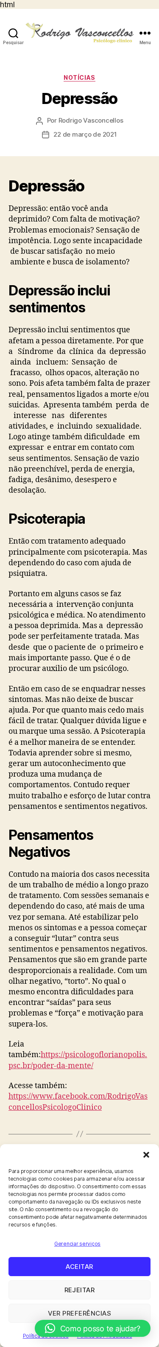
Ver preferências (80, 1313)
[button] (146, 1155)
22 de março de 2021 (85, 134)
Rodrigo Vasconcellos (91, 120)
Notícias (79, 77)
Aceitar (79, 1267)
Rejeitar (79, 1290)
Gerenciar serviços (77, 1243)
